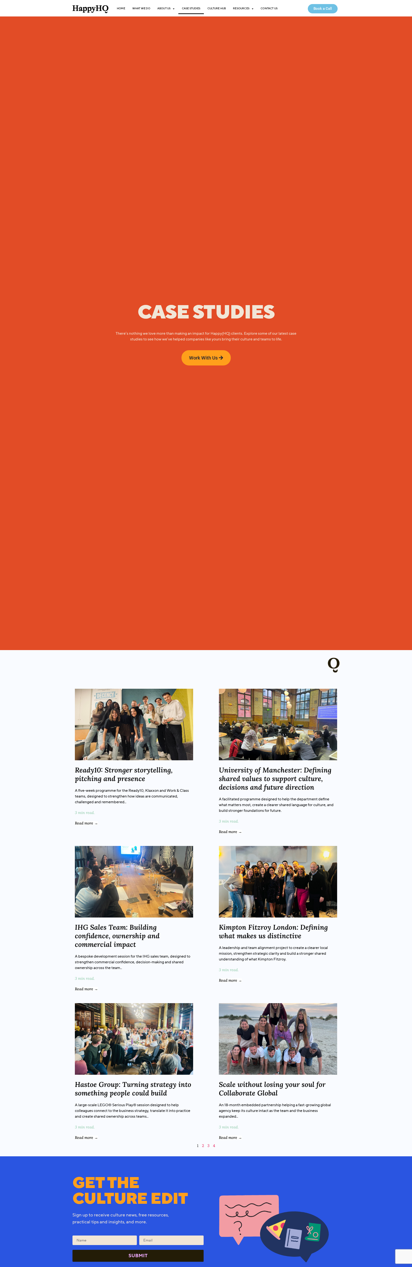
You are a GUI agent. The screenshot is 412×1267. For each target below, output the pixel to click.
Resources (241, 8)
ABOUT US (164, 8)
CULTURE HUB (216, 8)
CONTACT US (269, 8)
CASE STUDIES (191, 8)
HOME (121, 8)
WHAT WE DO (141, 8)
